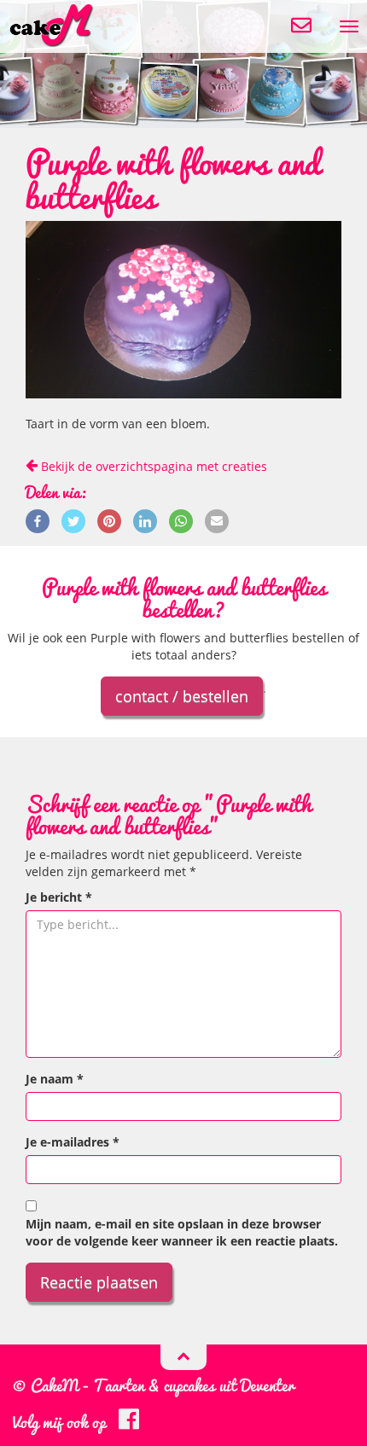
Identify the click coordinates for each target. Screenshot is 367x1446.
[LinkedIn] (145, 520)
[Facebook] (38, 520)
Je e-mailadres (72, 1142)
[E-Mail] (217, 520)
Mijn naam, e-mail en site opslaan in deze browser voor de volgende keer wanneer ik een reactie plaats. (182, 1232)
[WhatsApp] (181, 520)
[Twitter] (73, 520)
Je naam (55, 1079)
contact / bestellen (181, 696)
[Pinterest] (109, 520)
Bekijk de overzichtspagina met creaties (152, 466)
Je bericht (59, 897)
